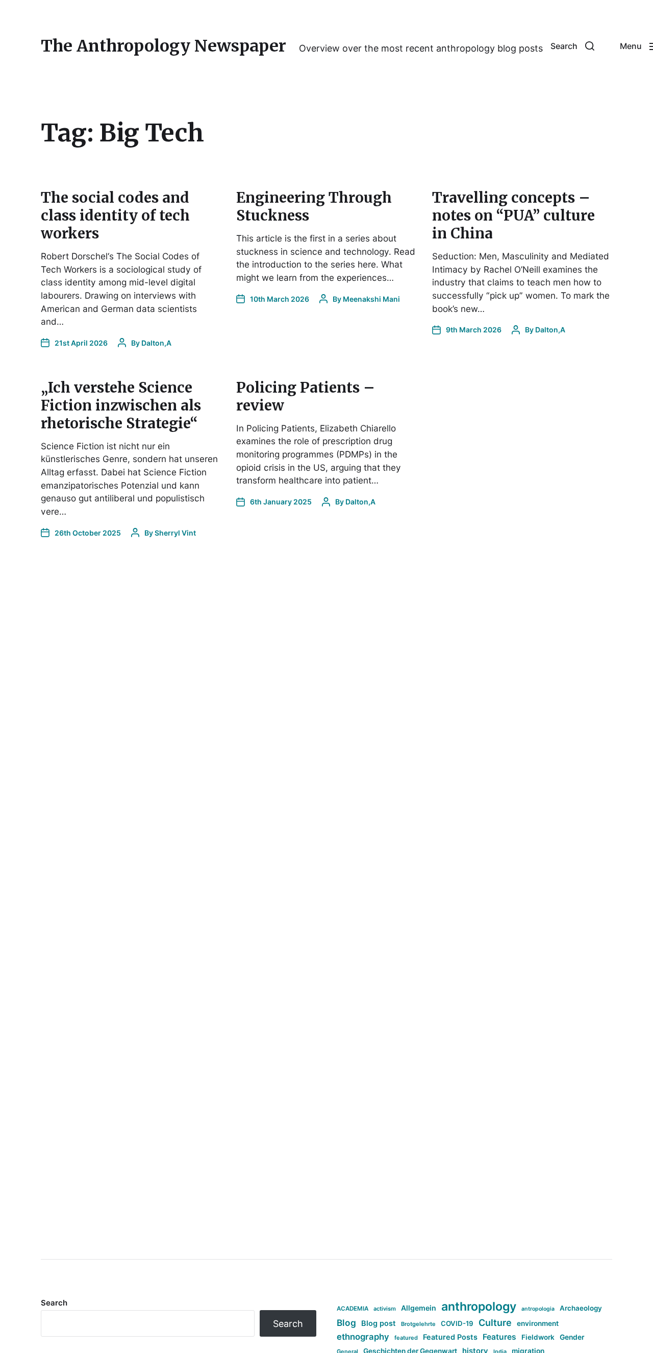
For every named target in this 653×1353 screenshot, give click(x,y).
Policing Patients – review (305, 396)
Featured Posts (450, 1337)
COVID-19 (457, 1323)
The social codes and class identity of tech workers (115, 215)
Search (54, 1303)
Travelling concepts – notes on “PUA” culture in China (513, 215)
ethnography (363, 1337)
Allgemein (418, 1307)
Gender (572, 1337)
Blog (346, 1322)
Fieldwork (538, 1337)
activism (384, 1308)
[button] (572, 46)
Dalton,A (156, 343)
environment (538, 1323)
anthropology (478, 1306)
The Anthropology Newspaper (163, 46)
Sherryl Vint (175, 532)
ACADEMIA (352, 1308)
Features (499, 1337)
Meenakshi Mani (371, 299)
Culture (495, 1322)
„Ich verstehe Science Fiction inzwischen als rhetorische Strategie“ (121, 405)
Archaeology (581, 1308)
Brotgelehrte (418, 1323)
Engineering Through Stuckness (314, 206)
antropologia (538, 1309)
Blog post (378, 1323)
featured (406, 1337)
